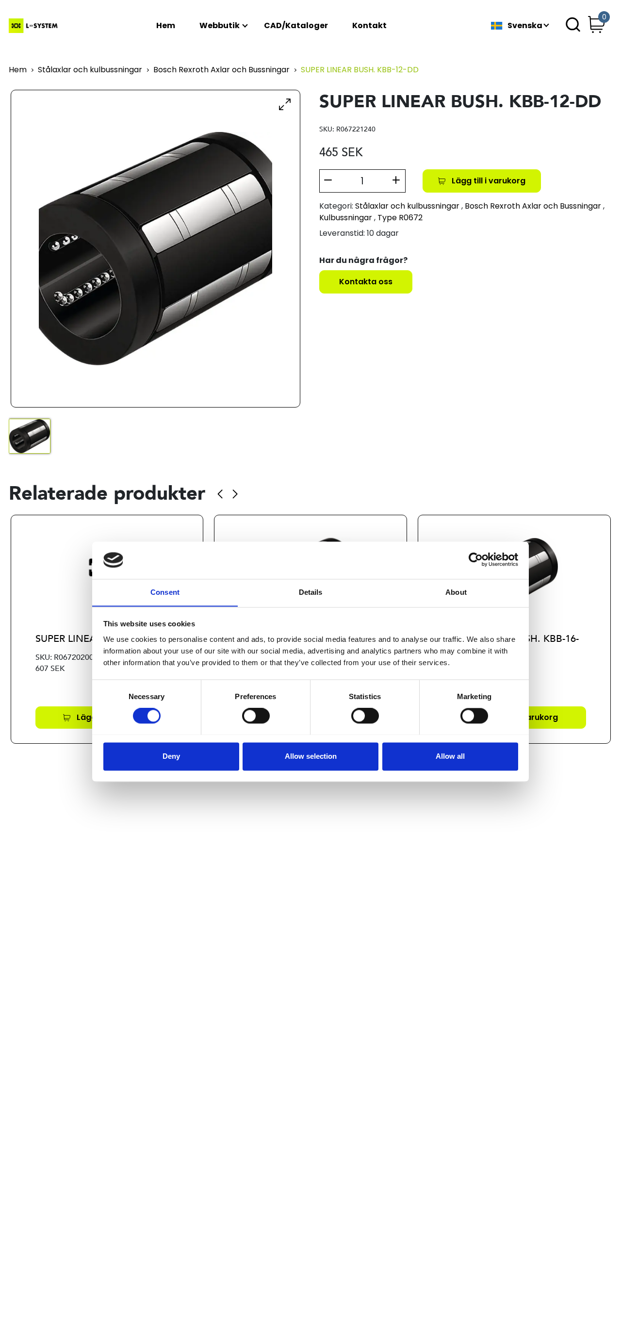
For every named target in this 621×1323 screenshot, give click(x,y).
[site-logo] (34, 25)
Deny (171, 756)
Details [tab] (311, 592)
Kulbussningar (345, 217)
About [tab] (456, 592)
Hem (165, 26)
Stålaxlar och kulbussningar (90, 70)
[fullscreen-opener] (285, 104)
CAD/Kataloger (296, 26)
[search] (573, 26)
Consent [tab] (165, 592)
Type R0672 (400, 217)
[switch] (256, 715)
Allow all (450, 756)
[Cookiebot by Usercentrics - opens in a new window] (475, 560)
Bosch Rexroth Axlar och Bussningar (221, 70)
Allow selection (311, 756)
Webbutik (219, 26)
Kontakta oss (365, 281)
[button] (220, 494)
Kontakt (369, 26)
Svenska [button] (524, 26)
